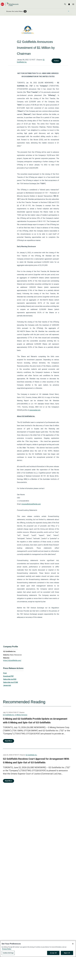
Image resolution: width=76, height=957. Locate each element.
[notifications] (69, 4)
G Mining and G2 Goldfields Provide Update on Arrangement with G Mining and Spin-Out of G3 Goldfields (35, 720)
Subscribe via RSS (9, 679)
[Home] (10, 4)
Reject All (67, 953)
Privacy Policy (6, 949)
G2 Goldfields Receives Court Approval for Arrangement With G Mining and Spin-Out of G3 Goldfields (36, 760)
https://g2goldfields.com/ (12, 660)
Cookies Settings (8, 953)
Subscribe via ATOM (10, 682)
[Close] (73, 944)
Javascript (7, 685)
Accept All (53, 953)
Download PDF (8, 676)
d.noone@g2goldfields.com (31, 504)
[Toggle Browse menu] (69, 11)
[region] (38, 949)
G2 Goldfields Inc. (31, 755)
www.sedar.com (34, 410)
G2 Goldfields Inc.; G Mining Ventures (15, 715)
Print (5, 673)
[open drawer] (73, 4)
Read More (8, 741)
